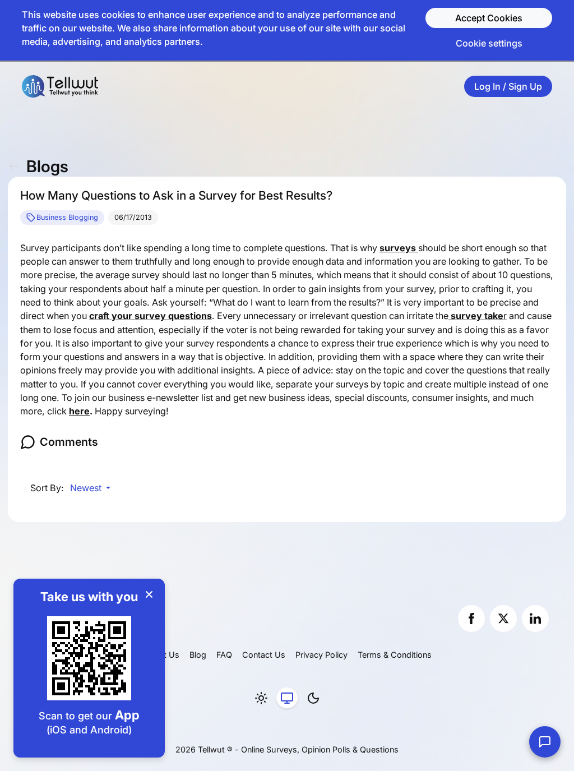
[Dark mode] (313, 698)
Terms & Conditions (395, 654)
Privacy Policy (321, 654)
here (79, 411)
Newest (87, 487)
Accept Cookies (488, 18)
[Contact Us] (545, 742)
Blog (197, 654)
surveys (398, 247)
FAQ (224, 654)
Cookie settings (489, 43)
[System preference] (287, 698)
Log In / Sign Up (508, 86)
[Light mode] (261, 698)
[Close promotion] (149, 594)
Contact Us (263, 654)
